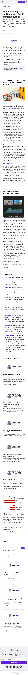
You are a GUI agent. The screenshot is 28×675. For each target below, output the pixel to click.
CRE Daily (4, 6)
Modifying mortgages (10, 335)
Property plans (8, 343)
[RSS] (20, 666)
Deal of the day (8, 325)
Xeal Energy (22, 59)
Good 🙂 (12, 531)
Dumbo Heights (8, 287)
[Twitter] (7, 666)
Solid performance (9, 315)
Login (15, 1)
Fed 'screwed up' (9, 297)
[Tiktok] (14, 666)
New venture (8, 277)
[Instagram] (17, 666)
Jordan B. (8, 29)
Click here (20, 68)
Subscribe (21, 1)
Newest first (20, 541)
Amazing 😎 (6, 531)
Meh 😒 (17, 531)
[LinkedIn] (10, 666)
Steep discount (8, 307)
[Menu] (26, 2)
